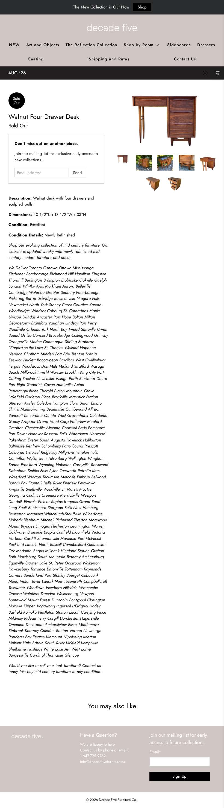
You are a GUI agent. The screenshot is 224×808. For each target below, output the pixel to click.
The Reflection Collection (91, 45)
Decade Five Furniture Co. (118, 799)
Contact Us (185, 59)
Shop (142, 7)
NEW (14, 45)
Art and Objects (42, 45)
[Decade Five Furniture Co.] (112, 27)
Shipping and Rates (109, 59)
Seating (36, 59)
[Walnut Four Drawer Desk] (165, 120)
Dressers (206, 45)
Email (155, 752)
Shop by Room (139, 45)
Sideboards (179, 45)
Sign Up (179, 776)
